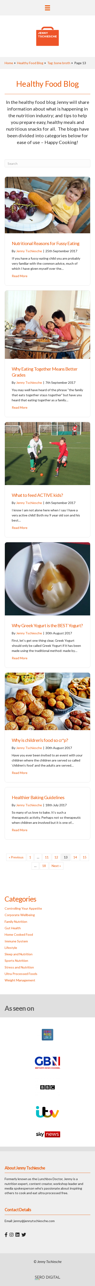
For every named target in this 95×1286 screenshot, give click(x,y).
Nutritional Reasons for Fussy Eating (45, 243)
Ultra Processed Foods (21, 974)
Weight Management (20, 980)
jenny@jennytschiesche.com (34, 1221)
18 (44, 866)
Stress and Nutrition (19, 967)
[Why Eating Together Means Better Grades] (47, 324)
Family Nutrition (16, 921)
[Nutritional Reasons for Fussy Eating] (47, 205)
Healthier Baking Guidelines (38, 797)
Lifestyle (11, 948)
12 (56, 857)
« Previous (16, 857)
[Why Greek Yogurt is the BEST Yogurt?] (47, 578)
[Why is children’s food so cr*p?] (47, 701)
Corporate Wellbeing (20, 915)
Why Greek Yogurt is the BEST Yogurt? (47, 625)
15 (84, 857)
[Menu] (47, 8)
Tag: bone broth (58, 63)
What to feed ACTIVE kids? (37, 495)
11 (47, 857)
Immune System (16, 941)
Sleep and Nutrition (19, 954)
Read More (19, 276)
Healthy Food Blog (30, 63)
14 (75, 857)
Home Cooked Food (19, 934)
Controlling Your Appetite (23, 908)
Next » (56, 866)
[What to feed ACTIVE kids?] (47, 453)
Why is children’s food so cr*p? (40, 740)
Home (9, 63)
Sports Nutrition (16, 960)
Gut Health (13, 928)
